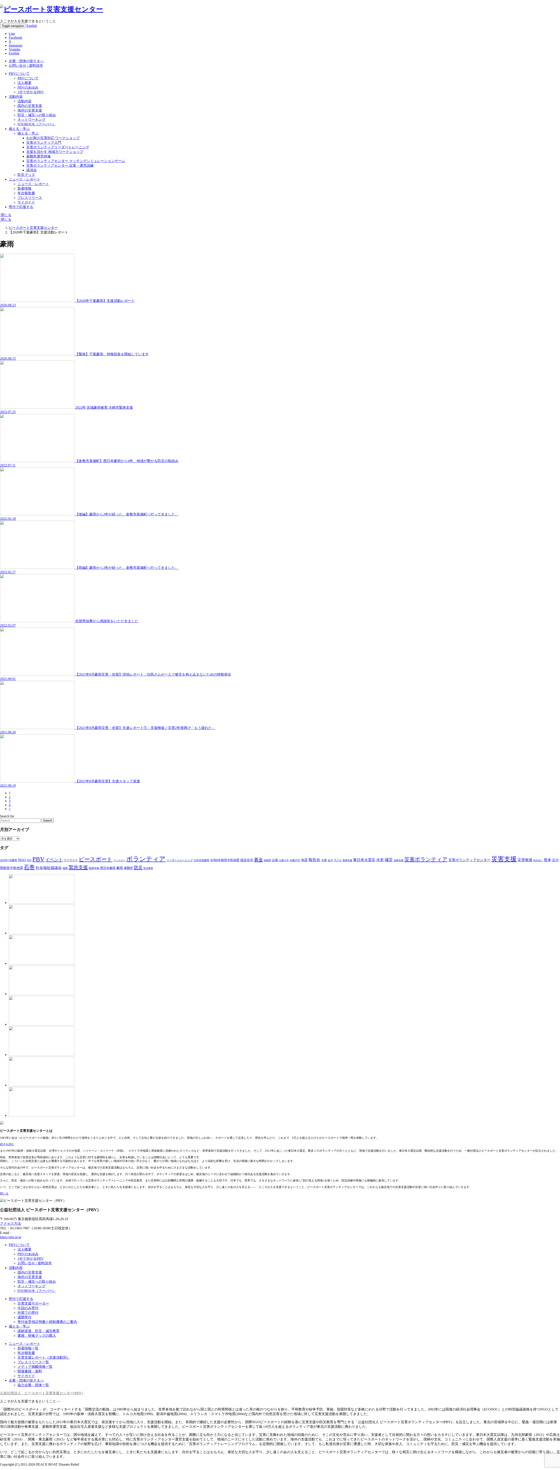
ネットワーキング (32, 119)
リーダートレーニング (179, 860)
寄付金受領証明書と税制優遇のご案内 (47, 1322)
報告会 (314, 860)
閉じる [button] (4, 1193)
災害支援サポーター (33, 1303)
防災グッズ (26, 175)
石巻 (29, 867)
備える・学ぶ (19, 129)
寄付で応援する (21, 1299)
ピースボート (95, 859)
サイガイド (26, 202)
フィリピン (119, 860)
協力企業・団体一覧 (33, 1385)
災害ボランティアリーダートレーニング (57, 147)
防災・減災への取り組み (37, 115)
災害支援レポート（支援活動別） (44, 1357)
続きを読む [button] (7, 1144)
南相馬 (267, 860)
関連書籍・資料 (30, 1371)
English (31, 26)
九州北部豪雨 (201, 860)
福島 (65, 868)
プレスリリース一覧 (33, 1362)
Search (47, 820)
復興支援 (347, 860)
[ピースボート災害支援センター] (51, 9)
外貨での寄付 (28, 1312)
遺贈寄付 (25, 1317)
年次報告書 (26, 193)
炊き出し (538, 860)
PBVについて (19, 73)
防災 (138, 867)
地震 (304, 860)
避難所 (128, 868)
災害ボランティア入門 (43, 142)
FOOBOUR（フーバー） (37, 124)
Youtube (14, 49)
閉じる (5, 215)
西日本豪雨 (108, 868)
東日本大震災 (364, 860)
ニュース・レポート (24, 179)
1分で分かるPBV (31, 92)
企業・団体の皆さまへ (26, 61)
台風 (275, 860)
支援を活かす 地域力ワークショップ (54, 152)
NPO (29, 860)
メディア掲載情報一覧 (35, 1366)
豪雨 (119, 868)
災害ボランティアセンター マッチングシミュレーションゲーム (75, 161)
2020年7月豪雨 (8, 860)
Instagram (15, 45)
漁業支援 (398, 860)
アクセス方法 (10, 1223)
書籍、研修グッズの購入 (37, 1335)
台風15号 (284, 860)
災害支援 (504, 858)
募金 (258, 859)
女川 (330, 860)
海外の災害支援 (30, 110)
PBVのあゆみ (28, 87)
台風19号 (295, 860)
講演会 (31, 170)
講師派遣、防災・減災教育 (39, 1331)
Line (12, 33)
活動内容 (16, 96)
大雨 (324, 860)
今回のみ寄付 (28, 1308)
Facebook (15, 37)
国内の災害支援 (30, 106)
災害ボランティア (426, 859)
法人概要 (25, 83)
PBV (38, 859)
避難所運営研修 (38, 156)
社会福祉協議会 (49, 868)
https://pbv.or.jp (10, 1237)
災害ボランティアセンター (469, 860)
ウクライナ (71, 860)
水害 (380, 860)
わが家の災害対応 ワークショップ (53, 138)
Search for (7, 816)
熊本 (547, 860)
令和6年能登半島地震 (224, 860)
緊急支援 (78, 867)
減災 (389, 859)
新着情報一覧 (28, 1348)
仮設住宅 (246, 860)
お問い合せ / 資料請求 (26, 65)
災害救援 (525, 860)
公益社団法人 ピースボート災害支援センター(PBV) (41, 1393)
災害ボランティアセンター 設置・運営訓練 (60, 165)
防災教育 (148, 868)
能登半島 (94, 868)
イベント (54, 859)
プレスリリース (30, 198)
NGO (22, 860)
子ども (338, 860)
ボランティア (146, 858)
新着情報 (25, 188)
